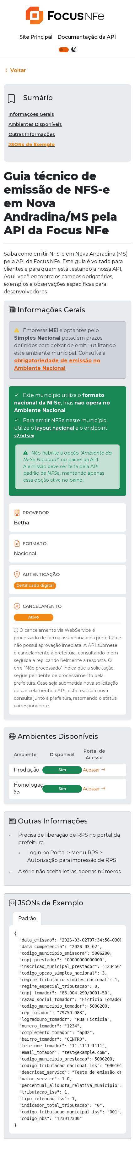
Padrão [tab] (27, 918)
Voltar (17, 70)
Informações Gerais (31, 114)
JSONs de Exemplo (31, 144)
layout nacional (54, 428)
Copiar (114, 932)
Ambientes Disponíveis (35, 124)
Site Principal (35, 37)
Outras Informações (31, 134)
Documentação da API (86, 37)
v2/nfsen (24, 435)
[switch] (64, 49)
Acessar (92, 770)
